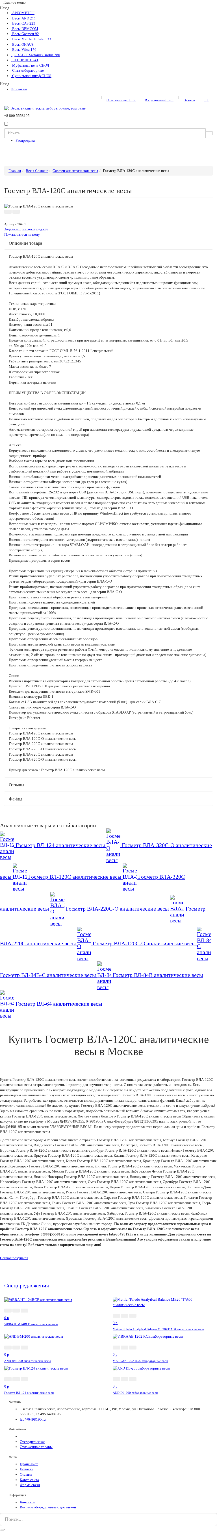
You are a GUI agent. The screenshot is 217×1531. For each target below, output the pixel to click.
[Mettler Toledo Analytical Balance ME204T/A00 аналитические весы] (163, 1302)
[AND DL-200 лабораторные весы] (141, 1368)
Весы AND (23, 18)
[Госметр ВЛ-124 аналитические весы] (8, 845)
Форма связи (30, 1485)
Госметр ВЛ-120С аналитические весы (75, 877)
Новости (26, 1469)
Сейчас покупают (14, 1258)
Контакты (19, 89)
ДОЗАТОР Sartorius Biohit (35, 55)
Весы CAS (23, 23)
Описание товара (25, 243)
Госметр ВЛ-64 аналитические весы (59, 1004)
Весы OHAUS (22, 44)
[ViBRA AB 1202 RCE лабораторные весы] (148, 1336)
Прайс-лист (29, 1464)
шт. (121, 100)
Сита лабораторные (27, 70)
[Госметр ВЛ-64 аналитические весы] (8, 1004)
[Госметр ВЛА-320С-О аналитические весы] (114, 845)
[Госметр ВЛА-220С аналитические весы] (178, 909)
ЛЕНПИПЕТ (24, 60)
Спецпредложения (26, 1286)
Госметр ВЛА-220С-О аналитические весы (118, 909)
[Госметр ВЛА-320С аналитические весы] (130, 877)
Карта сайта (29, 1480)
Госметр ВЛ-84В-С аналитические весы (48, 975)
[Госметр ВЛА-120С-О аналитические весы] (85, 943)
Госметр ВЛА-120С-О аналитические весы (145, 943)
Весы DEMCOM (24, 29)
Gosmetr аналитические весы (75, 171)
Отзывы (16, 784)
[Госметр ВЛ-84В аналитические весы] (105, 975)
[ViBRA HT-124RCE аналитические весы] (38, 1299)
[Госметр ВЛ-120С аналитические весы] (20, 877)
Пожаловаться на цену (22, 234)
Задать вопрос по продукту (26, 229)
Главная (14, 171)
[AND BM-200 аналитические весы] (33, 1336)
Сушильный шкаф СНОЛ (31, 76)
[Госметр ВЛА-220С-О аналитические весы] (58, 909)
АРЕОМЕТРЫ (22, 13)
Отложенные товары (36, 1447)
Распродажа (25, 140)
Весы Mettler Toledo (31, 39)
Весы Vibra (23, 49)
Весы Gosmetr (25, 34)
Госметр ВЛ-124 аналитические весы (61, 845)
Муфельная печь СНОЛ (30, 65)
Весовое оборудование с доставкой (48, 1507)
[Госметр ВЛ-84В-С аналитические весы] (204, 943)
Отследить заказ (32, 1442)
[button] (8, 212)
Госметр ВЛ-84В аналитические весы (158, 975)
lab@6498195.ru (33, 1419)
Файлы (15, 799)
